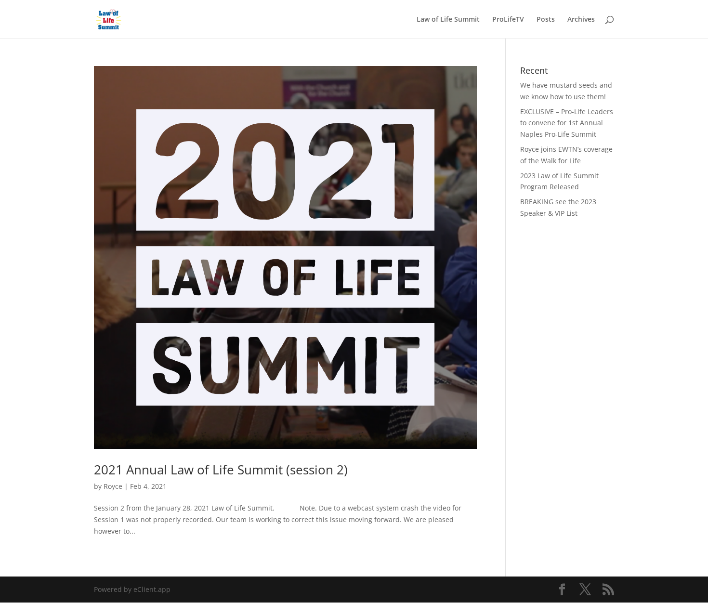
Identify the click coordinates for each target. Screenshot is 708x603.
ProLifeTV (508, 20)
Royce (113, 486)
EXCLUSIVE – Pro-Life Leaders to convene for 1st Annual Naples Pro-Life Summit (566, 123)
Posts (546, 20)
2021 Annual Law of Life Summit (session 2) (221, 469)
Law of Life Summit (448, 20)
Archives (581, 20)
